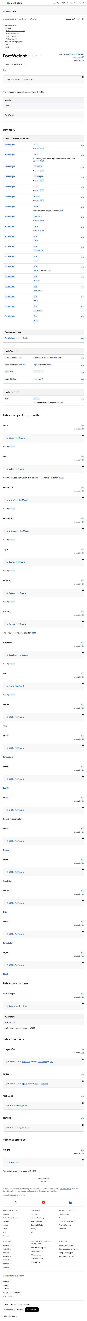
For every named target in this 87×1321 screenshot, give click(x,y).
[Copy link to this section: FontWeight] (17, 993)
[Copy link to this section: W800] (11, 922)
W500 (42, 201)
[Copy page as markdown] (37, 56)
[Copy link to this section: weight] (12, 1150)
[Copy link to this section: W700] (11, 890)
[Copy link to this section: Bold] (9, 456)
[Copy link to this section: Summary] (17, 130)
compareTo (38, 357)
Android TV (63, 1229)
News (5, 1229)
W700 (42, 161)
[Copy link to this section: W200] (11, 735)
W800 (42, 171)
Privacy (33, 1229)
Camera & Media (37, 1225)
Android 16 (7, 1249)
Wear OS (62, 1218)
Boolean (22, 364)
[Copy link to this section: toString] (13, 1118)
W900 (42, 149)
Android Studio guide (38, 1248)
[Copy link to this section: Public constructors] (31, 983)
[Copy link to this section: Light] (10, 549)
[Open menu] (3, 2)
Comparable (27, 79)
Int (24, 338)
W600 (42, 221)
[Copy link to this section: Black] (10, 425)
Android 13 (6, 1260)
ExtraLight (38, 177)
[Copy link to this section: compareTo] (17, 1049)
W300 (42, 191)
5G (32, 1232)
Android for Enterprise (11, 1218)
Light (36, 187)
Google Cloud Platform (11, 1292)
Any (48, 364)
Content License (65, 1189)
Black (36, 144)
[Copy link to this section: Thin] (9, 673)
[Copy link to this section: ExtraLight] (15, 518)
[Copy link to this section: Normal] (12, 611)
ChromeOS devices (66, 1221)
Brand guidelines (24, 1304)
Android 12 (7, 1263)
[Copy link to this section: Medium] (13, 580)
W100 (42, 231)
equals (36, 364)
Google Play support (66, 1253)
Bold (36, 154)
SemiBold (38, 216)
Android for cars (65, 1225)
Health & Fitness (36, 1221)
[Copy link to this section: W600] (11, 859)
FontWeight (15, 79)
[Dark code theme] (82, 77)
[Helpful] (79, 19)
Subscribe (31, 1310)
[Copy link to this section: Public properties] (28, 1140)
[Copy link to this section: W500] (11, 828)
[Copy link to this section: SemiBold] (14, 642)
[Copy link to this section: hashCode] (15, 1096)
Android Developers (9, 19)
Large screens (64, 1214)
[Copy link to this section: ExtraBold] (15, 487)
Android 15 (7, 1253)
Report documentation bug (68, 1249)
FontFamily (9, 115)
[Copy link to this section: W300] (11, 766)
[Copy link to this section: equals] (11, 1074)
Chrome (5, 1285)
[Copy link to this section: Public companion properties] (44, 415)
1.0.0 (82, 60)
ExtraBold (38, 167)
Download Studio (37, 1259)
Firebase (6, 1289)
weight (36, 398)
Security (6, 1221)
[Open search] (53, 2)
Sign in (81, 3)
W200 (42, 181)
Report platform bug (66, 1245)
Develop (21, 19)
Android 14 (7, 1256)
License (13, 1304)
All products (7, 1296)
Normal (36, 207)
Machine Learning (37, 1218)
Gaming (34, 1214)
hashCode (38, 372)
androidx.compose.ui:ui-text (74, 54)
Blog (4, 1232)
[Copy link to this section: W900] (11, 953)
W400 (61, 211)
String (13, 379)
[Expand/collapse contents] (15, 25)
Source (5, 1225)
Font (7, 106)
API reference (9, 11)
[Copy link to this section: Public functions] (26, 1039)
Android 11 (6, 1267)
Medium (36, 197)
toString (37, 379)
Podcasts (6, 1236)
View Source (77, 58)
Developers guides (37, 1251)
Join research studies (66, 1256)
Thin (36, 226)
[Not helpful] (82, 19)
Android (6, 1214)
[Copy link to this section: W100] (11, 704)
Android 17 (7, 1245)
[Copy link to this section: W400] (11, 797)
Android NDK (35, 1262)
